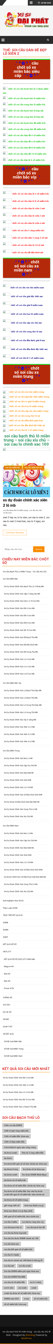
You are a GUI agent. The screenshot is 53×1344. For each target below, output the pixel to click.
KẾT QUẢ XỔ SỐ (9, 944)
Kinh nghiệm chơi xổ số (13, 901)
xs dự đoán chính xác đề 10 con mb (20, 630)
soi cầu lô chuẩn (11, 1254)
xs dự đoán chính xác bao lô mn (18, 833)
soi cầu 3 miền (10, 1221)
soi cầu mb (9, 1265)
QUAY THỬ (7, 1027)
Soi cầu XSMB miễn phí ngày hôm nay (21, 1271)
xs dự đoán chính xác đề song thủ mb (21, 652)
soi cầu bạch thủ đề (36, 1227)
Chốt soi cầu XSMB (13, 1125)
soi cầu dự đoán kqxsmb (15, 1232)
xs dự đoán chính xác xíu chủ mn (18, 891)
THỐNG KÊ (7, 997)
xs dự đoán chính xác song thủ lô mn (21, 884)
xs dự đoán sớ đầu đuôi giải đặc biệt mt (21, 802)
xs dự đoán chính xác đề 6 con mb (19, 615)
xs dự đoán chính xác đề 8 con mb (19, 623)
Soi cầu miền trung (11, 751)
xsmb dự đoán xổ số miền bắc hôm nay (22, 1293)
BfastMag (30, 1335)
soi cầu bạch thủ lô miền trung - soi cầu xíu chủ (22, 510)
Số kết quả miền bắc (13, 1041)
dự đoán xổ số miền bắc (15, 1180)
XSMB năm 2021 (11, 1298)
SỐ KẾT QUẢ (8, 1034)
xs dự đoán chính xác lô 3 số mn (18, 862)
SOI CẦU (6, 1005)
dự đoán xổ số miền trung (16, 1199)
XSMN (5, 930)
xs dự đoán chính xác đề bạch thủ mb (21, 637)
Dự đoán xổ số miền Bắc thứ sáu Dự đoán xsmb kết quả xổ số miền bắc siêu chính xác (24, 1193)
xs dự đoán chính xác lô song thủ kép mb (23, 705)
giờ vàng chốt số (12, 1205)
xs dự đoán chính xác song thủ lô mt (20, 809)
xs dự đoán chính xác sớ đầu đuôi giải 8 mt (23, 795)
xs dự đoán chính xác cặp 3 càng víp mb (22, 594)
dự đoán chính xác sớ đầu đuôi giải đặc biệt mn (25, 877)
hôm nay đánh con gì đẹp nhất (18, 1210)
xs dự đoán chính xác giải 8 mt (17, 780)
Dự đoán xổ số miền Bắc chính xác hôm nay (24, 1185)
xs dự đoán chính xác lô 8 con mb (19, 674)
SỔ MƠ (6, 1019)
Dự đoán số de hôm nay (34, 1169)
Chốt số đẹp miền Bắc (14, 1141)
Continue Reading (15, 532)
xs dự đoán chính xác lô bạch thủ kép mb (23, 690)
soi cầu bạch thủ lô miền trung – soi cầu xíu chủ (24, 572)
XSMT (5, 937)
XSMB (5, 922)
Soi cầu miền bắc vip (33, 468)
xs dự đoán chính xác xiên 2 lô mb (19, 727)
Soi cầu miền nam (11, 826)
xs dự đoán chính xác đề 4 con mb (19, 608)
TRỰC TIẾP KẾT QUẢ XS (13, 915)
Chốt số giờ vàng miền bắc (16, 1130)
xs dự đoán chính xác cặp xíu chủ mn (20, 840)
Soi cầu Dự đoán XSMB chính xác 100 (21, 1238)
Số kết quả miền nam (13, 1056)
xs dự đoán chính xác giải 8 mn (18, 855)
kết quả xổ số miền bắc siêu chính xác (21, 1216)
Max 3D (7, 974)
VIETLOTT (7, 952)
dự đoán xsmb (10, 1174)
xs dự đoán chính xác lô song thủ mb (21, 712)
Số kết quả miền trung (13, 1049)
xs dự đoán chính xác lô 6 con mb (19, 666)
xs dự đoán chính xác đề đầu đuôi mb (21, 645)
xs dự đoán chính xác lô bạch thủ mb (21, 698)
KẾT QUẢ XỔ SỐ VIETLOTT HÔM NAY (19, 959)
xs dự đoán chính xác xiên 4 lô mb (19, 741)
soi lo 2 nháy (35, 1282)
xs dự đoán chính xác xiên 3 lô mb (19, 734)
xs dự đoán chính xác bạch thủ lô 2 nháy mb (24, 586)
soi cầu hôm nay (11, 1243)
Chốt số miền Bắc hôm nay (16, 1136)
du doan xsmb (10, 1152)
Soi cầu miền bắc (13, 468)
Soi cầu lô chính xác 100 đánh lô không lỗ (23, 1260)
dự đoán (8, 1158)
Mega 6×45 (9, 966)
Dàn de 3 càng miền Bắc (33, 1152)
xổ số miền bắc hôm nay (15, 1304)
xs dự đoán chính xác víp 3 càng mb (20, 720)
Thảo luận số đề (10, 908)
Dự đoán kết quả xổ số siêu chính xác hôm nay (25, 1163)
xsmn (26, 1298)
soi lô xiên (8, 1287)
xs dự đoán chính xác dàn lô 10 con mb (22, 601)
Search (39, 549)
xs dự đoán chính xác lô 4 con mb (19, 659)
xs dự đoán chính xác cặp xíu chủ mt (20, 765)
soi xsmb (22, 1287)
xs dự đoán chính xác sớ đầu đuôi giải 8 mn (23, 870)
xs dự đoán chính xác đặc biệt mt (19, 773)
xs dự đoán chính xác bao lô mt (18, 758)
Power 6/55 (9, 988)
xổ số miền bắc (41, 1298)
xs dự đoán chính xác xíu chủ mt (18, 816)
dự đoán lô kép (11, 1169)
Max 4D (7, 981)
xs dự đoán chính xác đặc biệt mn (19, 848)
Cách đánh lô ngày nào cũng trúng (20, 1147)
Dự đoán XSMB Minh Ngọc (34, 1174)
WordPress (26, 1338)
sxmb (33, 1287)
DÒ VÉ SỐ (7, 1012)
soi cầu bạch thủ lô (13, 1227)
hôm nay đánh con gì (34, 1205)
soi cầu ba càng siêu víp (33, 1221)
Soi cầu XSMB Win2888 (14, 1276)
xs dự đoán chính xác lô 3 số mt (18, 787)
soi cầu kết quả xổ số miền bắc (18, 1249)
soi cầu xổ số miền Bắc (14, 1282)
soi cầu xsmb (25, 1265)
